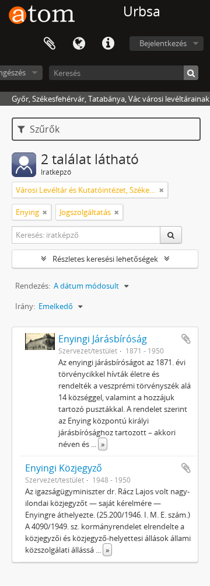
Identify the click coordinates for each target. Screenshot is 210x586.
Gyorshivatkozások (108, 43)
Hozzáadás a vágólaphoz (186, 339)
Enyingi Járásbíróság (102, 338)
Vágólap (49, 43)
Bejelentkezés (163, 43)
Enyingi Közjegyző (63, 468)
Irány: (25, 306)
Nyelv (78, 43)
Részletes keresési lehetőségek (105, 259)
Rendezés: (32, 285)
